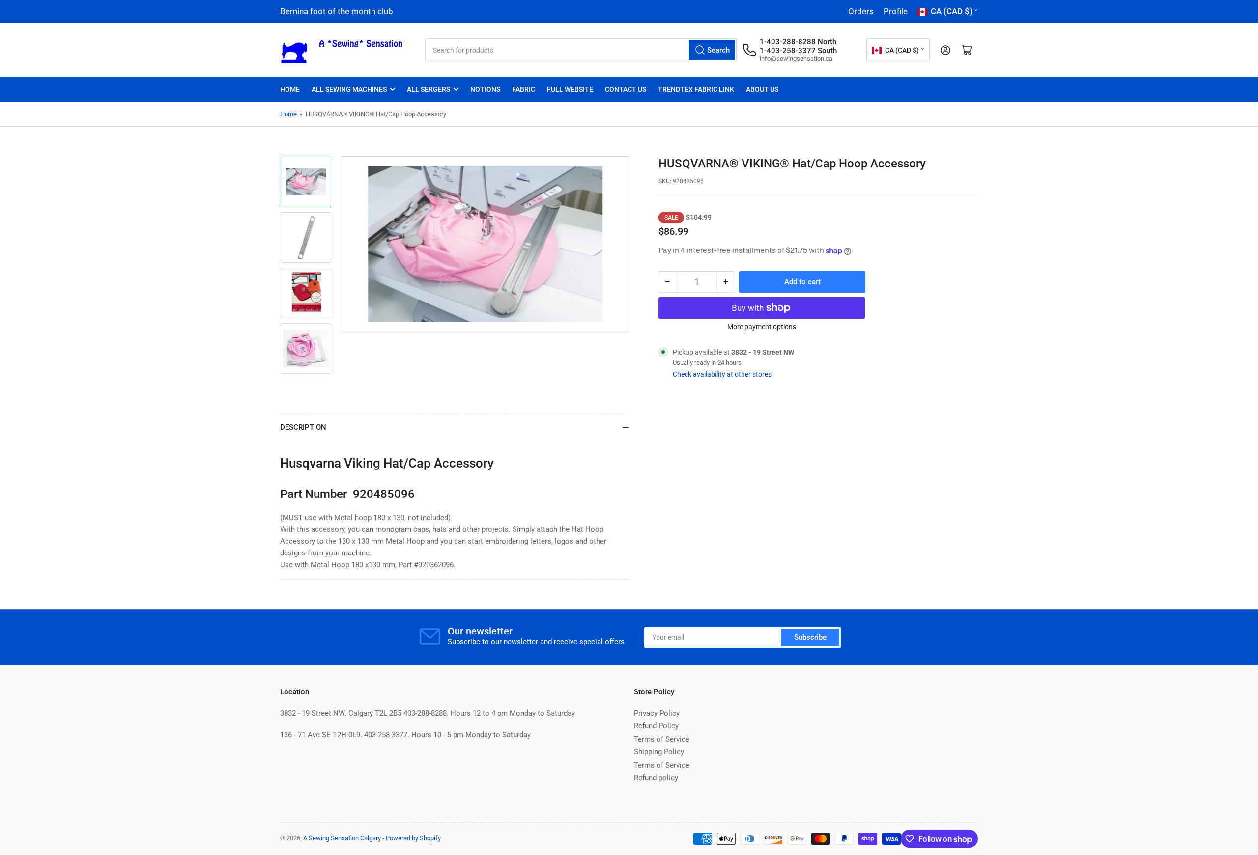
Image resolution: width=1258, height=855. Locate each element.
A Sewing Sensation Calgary (342, 838)
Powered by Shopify (413, 838)
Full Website (570, 89)
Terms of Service (661, 739)
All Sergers (428, 89)
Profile (896, 11)
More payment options (761, 327)
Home (290, 89)
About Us (762, 89)
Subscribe (810, 637)
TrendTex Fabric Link (696, 89)
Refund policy (656, 777)
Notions (485, 89)
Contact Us (625, 89)
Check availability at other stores (722, 374)
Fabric (523, 89)
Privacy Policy (657, 713)
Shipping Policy (659, 751)
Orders (861, 11)
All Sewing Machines (349, 89)
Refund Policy (656, 725)
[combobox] (581, 49)
